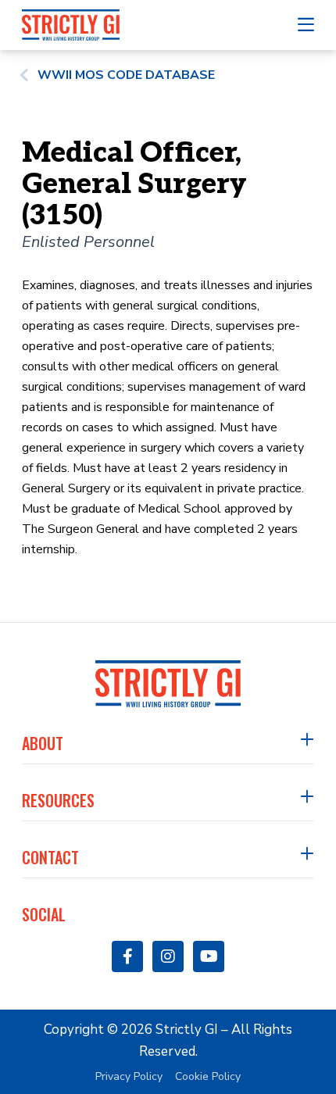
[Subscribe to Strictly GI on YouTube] (208, 956)
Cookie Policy (208, 1076)
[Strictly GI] (71, 25)
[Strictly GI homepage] (168, 683)
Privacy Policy (129, 1076)
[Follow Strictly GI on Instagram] (168, 956)
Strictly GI (186, 1030)
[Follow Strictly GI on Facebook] (127, 956)
